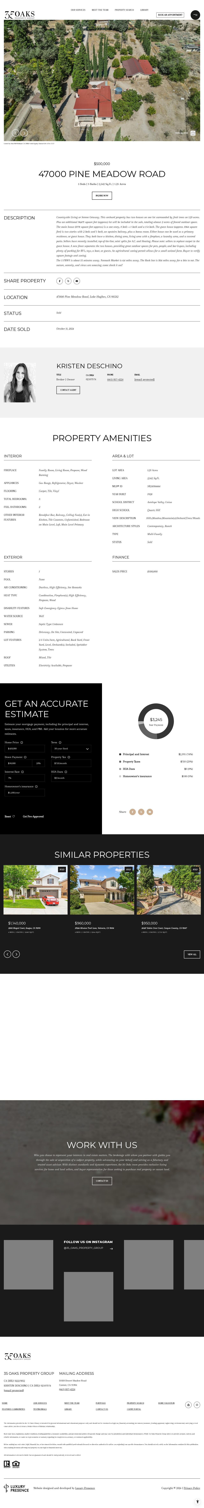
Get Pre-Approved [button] (33, 816)
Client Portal (134, 1409)
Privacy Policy (192, 1488)
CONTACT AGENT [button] (68, 390)
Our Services (78, 10)
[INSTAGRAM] (197, 1405)
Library (144, 10)
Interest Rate (12, 771)
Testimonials (40, 1409)
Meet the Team (72, 1403)
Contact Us (102, 1409)
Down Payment (13, 757)
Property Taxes (131, 761)
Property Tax (58, 757)
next (24, 133)
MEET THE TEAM (100, 10)
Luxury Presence (85, 1488)
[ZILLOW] (188, 1405)
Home (4, 1403)
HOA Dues (57, 771)
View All (192, 954)
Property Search (124, 10)
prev (15, 133)
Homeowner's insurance (19, 786)
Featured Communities (13, 1409)
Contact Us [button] (102, 1181)
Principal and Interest (136, 754)
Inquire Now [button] (102, 195)
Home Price (12, 742)
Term (54, 742)
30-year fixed (61, 748)
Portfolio (101, 1403)
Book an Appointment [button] (170, 15)
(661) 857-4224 (115, 379)
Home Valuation (166, 1403)
